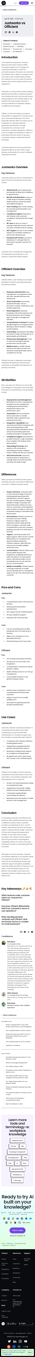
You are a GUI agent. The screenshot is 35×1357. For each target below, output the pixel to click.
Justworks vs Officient (8, 1245)
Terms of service (9, 1333)
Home (3, 1243)
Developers (16, 1273)
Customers (16, 1264)
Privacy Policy (8, 1354)
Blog (14, 1282)
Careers (4, 1296)
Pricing (4, 1259)
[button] (32, 3)
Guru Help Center (27, 1259)
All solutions (5, 1278)
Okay (30, 1352)
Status (26, 1265)
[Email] (5, 32)
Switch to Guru (6, 1311)
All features (5, 1274)
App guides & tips (20, 1243)
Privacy (29, 1333)
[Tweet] (13, 32)
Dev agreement (20, 1333)
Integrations (5, 1269)
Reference (10, 1243)
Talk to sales (23, 3)
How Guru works (5, 1264)
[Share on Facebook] (16, 32)
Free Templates (5, 1316)
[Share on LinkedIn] (9, 32)
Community (16, 1277)
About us (4, 1300)
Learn (14, 1259)
